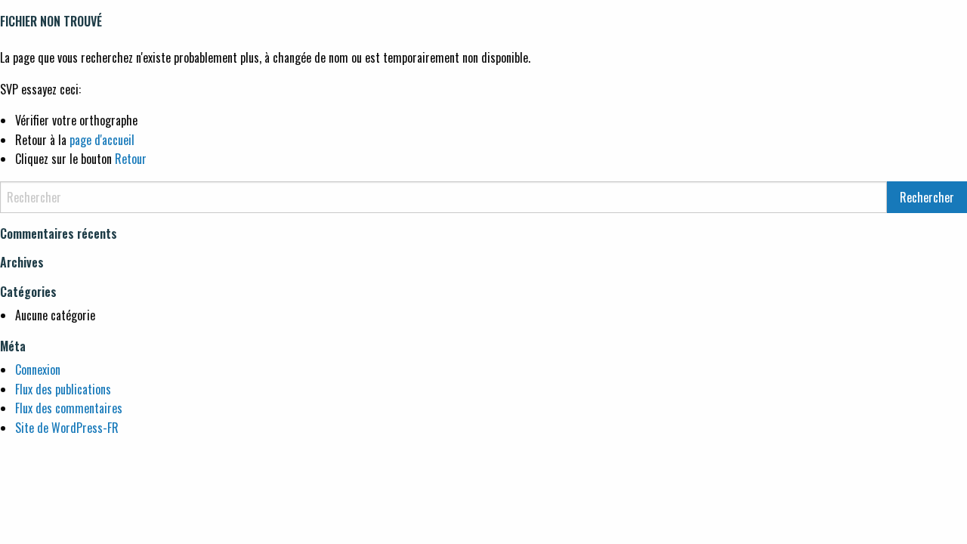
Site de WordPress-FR (67, 428)
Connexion (37, 369)
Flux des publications (63, 389)
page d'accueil (102, 140)
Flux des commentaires (68, 408)
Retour (131, 159)
